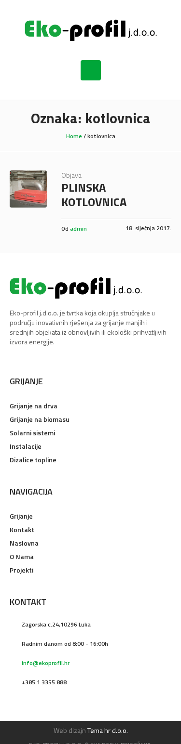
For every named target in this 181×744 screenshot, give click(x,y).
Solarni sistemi (32, 433)
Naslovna (24, 543)
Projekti (21, 570)
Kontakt (22, 529)
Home (74, 136)
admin (78, 228)
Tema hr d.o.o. (107, 730)
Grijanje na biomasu (40, 419)
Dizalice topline (33, 460)
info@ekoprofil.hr (46, 662)
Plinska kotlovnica (93, 194)
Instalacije (26, 446)
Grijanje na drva (33, 406)
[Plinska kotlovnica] (28, 189)
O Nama (22, 556)
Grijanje (21, 516)
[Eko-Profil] (91, 30)
